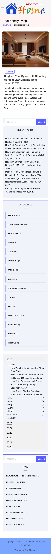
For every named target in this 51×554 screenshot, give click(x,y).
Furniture (13, 261)
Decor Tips (13, 233)
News (10, 306)
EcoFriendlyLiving (30, 476)
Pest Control (14, 315)
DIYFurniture (12, 476)
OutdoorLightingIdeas (16, 512)
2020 (9, 446)
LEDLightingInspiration (16, 500)
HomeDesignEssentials (16, 494)
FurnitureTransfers (15, 482)
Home (10, 279)
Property (12, 325)
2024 (9, 428)
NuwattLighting (13, 506)
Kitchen (11, 297)
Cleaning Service (16, 224)
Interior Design (15, 288)
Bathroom (13, 215)
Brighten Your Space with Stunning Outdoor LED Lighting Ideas (25, 77)
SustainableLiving (14, 519)
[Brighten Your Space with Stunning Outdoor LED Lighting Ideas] (25, 49)
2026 (9, 359)
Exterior (9, 71)
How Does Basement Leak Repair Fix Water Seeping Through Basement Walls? (26, 384)
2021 (9, 442)
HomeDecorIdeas (13, 488)
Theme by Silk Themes (25, 550)
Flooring (12, 252)
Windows (12, 343)
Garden (11, 270)
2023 (9, 432)
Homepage (7, 25)
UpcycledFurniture (15, 525)
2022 (9, 437)
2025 (9, 423)
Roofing (12, 334)
